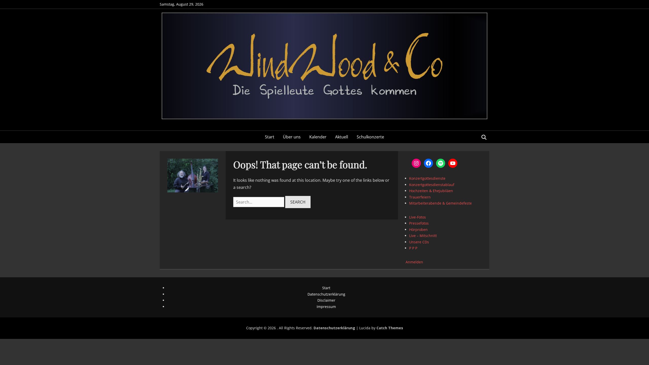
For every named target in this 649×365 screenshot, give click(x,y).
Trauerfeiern (420, 197)
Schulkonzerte (370, 137)
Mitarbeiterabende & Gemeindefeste (440, 203)
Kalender (318, 137)
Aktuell (341, 137)
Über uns (292, 137)
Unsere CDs (419, 242)
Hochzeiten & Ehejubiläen (431, 190)
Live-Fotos (417, 217)
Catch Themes (389, 327)
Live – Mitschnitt (423, 235)
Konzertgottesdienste (427, 178)
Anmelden (414, 262)
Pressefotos (419, 223)
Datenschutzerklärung (326, 294)
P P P (413, 248)
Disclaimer (326, 300)
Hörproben (418, 229)
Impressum (326, 306)
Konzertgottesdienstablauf (431, 184)
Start (269, 137)
